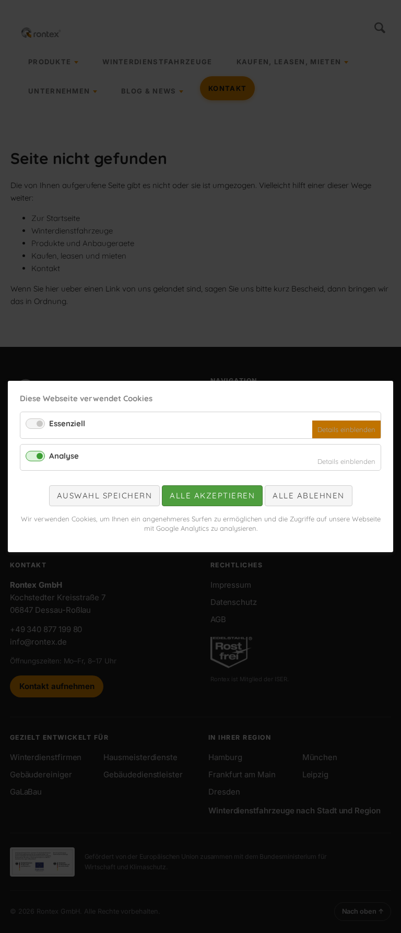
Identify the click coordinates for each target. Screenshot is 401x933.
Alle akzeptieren (212, 495)
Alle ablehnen (309, 495)
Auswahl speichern (104, 495)
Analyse (64, 456)
